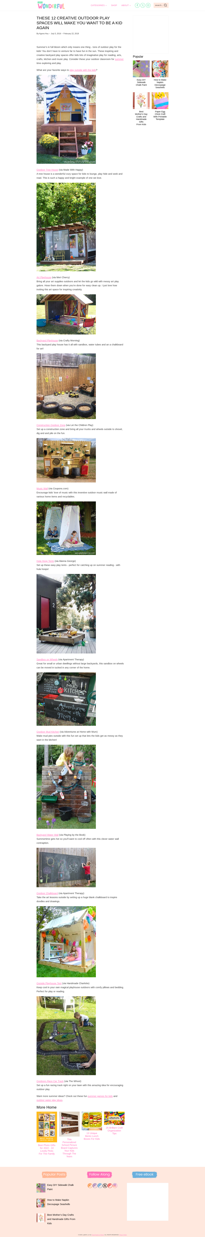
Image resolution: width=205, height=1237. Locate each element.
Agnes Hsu (44, 34)
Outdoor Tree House (47, 169)
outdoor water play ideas (49, 1100)
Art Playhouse (44, 277)
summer (119, 59)
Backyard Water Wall (47, 835)
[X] (142, 5)
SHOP (114, 5)
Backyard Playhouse (47, 340)
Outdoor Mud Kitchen (48, 731)
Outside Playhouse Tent (49, 983)
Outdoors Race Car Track (50, 1081)
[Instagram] (148, 5)
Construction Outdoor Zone (51, 425)
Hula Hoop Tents (45, 561)
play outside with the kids (83, 70)
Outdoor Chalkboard (47, 893)
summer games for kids (100, 1096)
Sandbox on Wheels (47, 659)
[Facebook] (137, 5)
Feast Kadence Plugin (98, 1234)
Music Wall (42, 488)
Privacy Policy (123, 1234)
